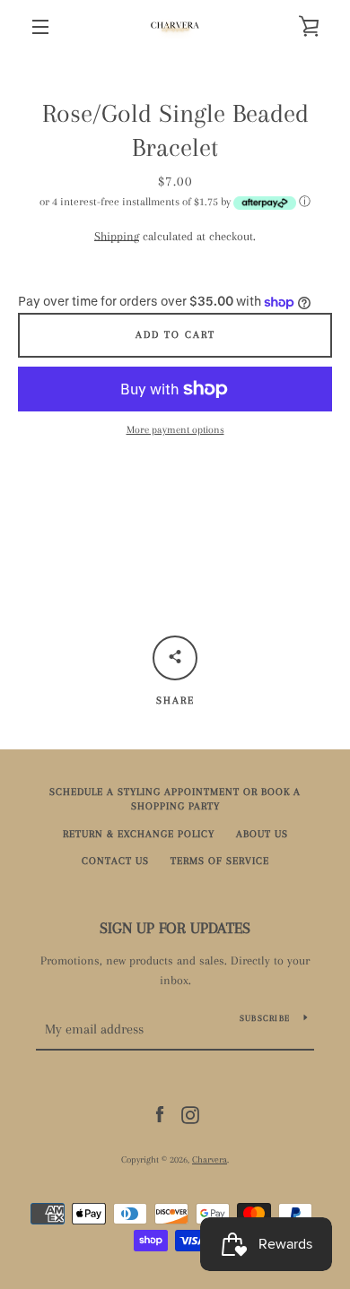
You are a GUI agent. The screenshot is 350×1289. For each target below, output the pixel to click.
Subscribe (265, 1018)
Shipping (116, 236)
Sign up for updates (175, 928)
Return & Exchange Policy (138, 834)
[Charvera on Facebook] (160, 1113)
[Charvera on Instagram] (190, 1113)
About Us (262, 834)
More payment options (175, 430)
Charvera (209, 1159)
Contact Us (115, 861)
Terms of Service (220, 861)
